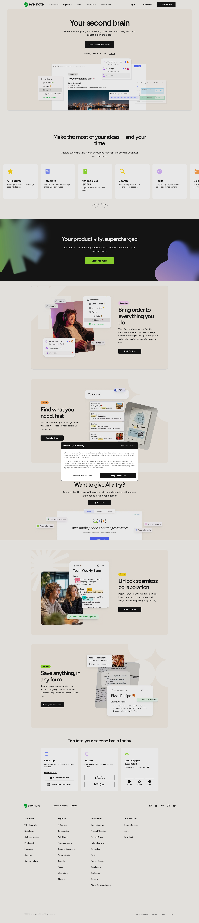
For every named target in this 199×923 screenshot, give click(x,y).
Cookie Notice (99, 468)
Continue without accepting (127, 446)
